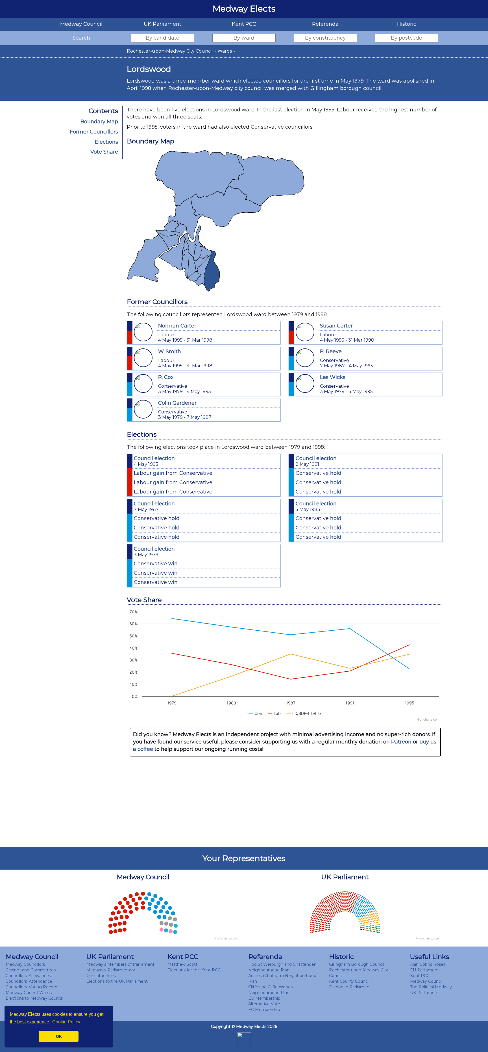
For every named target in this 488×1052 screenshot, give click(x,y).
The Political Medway (431, 987)
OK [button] (59, 1036)
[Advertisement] (285, 801)
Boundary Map (99, 121)
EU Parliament (424, 970)
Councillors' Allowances (28, 975)
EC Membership (264, 1009)
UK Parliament (424, 992)
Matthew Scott (182, 964)
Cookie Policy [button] (66, 1021)
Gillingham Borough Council (356, 964)
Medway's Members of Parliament (120, 964)
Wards (224, 51)
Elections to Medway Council (34, 998)
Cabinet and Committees (31, 970)
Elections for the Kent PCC (194, 970)
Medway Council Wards (29, 992)
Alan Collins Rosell (427, 964)
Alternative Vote (264, 1003)
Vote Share (104, 152)
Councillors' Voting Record (31, 987)
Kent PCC (420, 975)
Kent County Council (349, 981)
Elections (106, 142)
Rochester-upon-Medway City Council (170, 51)
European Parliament (350, 987)
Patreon (401, 742)
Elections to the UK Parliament (117, 981)
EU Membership (264, 998)
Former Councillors (94, 132)
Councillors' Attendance (29, 981)
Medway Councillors (25, 964)
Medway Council (426, 981)
